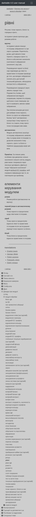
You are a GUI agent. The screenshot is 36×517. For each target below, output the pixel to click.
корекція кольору (12, 407)
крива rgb (9, 413)
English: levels (12, 251)
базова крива (10, 310)
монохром (9, 421)
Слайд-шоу (8, 286)
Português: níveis (13, 260)
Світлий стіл (8, 276)
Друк (5, 289)
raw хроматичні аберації (14, 305)
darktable (10, 9)
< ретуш (7, 15)
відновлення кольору (13, 323)
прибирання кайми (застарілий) (17, 452)
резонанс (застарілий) (14, 455)
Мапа (6, 284)
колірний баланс (12, 392)
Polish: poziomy (12, 257)
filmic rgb (9, 299)
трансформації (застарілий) (16, 492)
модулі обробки (15, 11)
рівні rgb (9, 463)
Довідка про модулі (21, 9)
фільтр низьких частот (14, 497)
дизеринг (9, 352)
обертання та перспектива (15, 431)
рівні (7, 460)
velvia (8, 307)
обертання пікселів (13, 428)
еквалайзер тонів (12, 360)
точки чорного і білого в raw (16, 489)
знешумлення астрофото (15, 378)
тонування (9, 486)
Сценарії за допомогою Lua (14, 510)
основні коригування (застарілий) (18, 439)
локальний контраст (13, 415)
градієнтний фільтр (13, 344)
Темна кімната (9, 278)
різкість (8, 465)
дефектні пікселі (12, 349)
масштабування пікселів (15, 418)
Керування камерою (11, 281)
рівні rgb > (27, 15)
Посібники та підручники (13, 513)
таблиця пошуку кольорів (15, 476)
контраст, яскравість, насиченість (18, 402)
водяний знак (10, 334)
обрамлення (10, 434)
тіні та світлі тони (12, 479)
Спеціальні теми (10, 515)
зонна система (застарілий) (16, 381)
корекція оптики (11, 410)
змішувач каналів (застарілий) (17, 371)
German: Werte (12, 254)
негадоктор (10, 423)
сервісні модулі (11, 505)
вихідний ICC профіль (14, 320)
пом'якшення (10, 450)
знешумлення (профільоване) (17, 373)
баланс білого (11, 313)
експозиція (10, 363)
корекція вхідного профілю (15, 405)
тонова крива (10, 484)
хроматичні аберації (13, 500)
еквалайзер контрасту (14, 357)
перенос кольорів (12, 442)
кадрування (10, 386)
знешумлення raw (12, 376)
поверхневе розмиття (14, 447)
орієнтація (9, 436)
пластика (9, 444)
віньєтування (10, 331)
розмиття (9, 468)
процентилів (18, 146)
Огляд (6, 273)
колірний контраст (12, 397)
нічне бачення (11, 426)
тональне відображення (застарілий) (19, 481)
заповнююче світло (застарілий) (17, 365)
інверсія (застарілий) (13, 384)
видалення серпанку (13, 318)
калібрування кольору (14, 389)
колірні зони (10, 399)
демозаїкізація (11, 347)
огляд (6, 294)
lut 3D (8, 302)
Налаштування (9, 508)
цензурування (11, 502)
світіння (8, 471)
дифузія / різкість (12, 355)
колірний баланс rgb (13, 394)
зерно (8, 368)
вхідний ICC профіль (13, 336)
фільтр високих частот (14, 494)
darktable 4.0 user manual (13, 3)
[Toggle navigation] (31, 3)
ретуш (8, 457)
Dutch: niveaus (12, 263)
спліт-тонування (12, 473)
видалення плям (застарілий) (16, 315)
